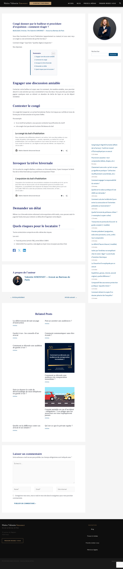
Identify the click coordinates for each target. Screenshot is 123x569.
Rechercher (95, 51)
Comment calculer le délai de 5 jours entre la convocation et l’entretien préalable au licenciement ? (104, 202)
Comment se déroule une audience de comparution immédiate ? (56, 377)
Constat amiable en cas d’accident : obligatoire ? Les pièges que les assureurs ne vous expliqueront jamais (59, 412)
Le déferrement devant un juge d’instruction (26, 322)
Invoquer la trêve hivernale (44, 63)
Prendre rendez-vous (107, 3)
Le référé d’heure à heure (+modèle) (104, 244)
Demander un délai (41, 66)
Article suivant (71, 297)
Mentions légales (92, 550)
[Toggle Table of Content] (52, 53)
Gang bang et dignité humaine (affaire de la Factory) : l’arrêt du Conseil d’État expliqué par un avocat (104, 148)
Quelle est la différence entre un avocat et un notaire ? (26, 426)
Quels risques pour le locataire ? (45, 69)
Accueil (71, 3)
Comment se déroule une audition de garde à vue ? (27, 346)
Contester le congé (41, 60)
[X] (19, 250)
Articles (24, 31)
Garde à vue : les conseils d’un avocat (26, 334)
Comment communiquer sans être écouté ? (59, 334)
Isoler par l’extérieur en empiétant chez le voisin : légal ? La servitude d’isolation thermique (103, 254)
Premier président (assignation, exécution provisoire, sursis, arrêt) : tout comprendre (103, 234)
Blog (79, 3)
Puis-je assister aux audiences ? (58, 321)
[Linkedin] (24, 250)
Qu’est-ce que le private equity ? (59, 425)
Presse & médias (90, 3)
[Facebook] (14, 250)
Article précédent (17, 297)
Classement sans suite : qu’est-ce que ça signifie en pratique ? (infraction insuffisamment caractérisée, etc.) (104, 170)
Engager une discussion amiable (45, 56)
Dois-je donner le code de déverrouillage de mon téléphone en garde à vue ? (27, 391)
